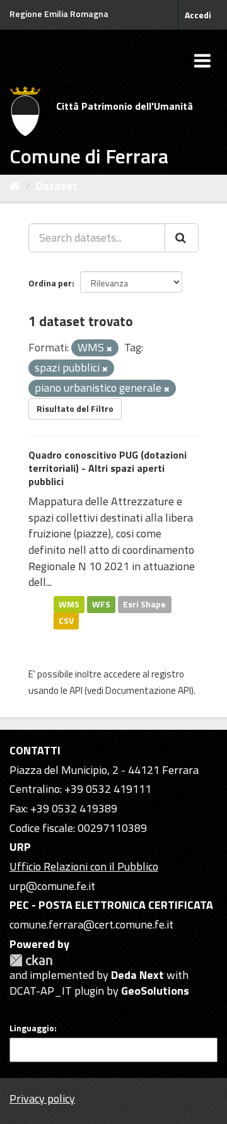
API (76, 690)
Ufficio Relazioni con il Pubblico (83, 866)
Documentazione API (148, 690)
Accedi (198, 14)
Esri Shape (144, 604)
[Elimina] (109, 349)
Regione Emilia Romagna (58, 13)
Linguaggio (31, 1028)
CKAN (30, 960)
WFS (101, 604)
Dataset (57, 185)
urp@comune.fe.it (52, 885)
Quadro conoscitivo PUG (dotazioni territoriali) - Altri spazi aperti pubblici (107, 468)
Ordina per (50, 283)
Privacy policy (42, 1098)
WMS (69, 604)
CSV (66, 620)
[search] (182, 237)
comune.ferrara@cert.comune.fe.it (91, 924)
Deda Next (137, 974)
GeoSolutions (155, 990)
